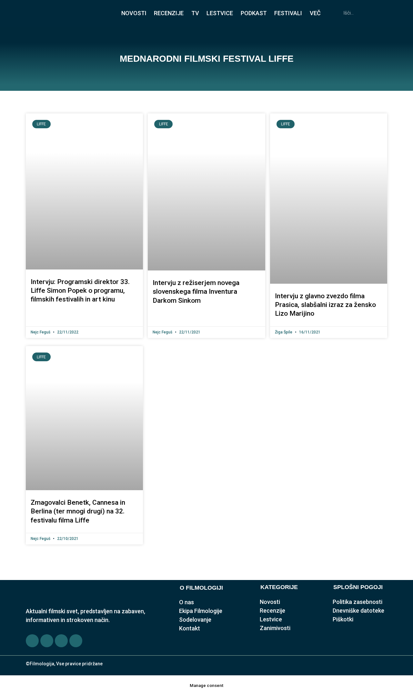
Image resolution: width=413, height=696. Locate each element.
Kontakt (189, 628)
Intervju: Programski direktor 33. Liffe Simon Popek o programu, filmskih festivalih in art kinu (80, 290)
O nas (186, 602)
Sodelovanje (195, 619)
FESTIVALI (288, 13)
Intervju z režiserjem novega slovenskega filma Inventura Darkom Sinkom (196, 291)
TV (195, 13)
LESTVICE (219, 13)
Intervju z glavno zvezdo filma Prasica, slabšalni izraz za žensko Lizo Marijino (325, 305)
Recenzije (272, 610)
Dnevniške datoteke (358, 610)
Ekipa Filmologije (200, 610)
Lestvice (271, 619)
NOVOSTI (133, 13)
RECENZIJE (169, 13)
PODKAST (254, 13)
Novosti (270, 601)
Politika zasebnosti (357, 601)
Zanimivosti (275, 628)
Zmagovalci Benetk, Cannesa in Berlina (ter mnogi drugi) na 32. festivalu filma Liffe (78, 511)
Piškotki (343, 619)
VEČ (315, 13)
